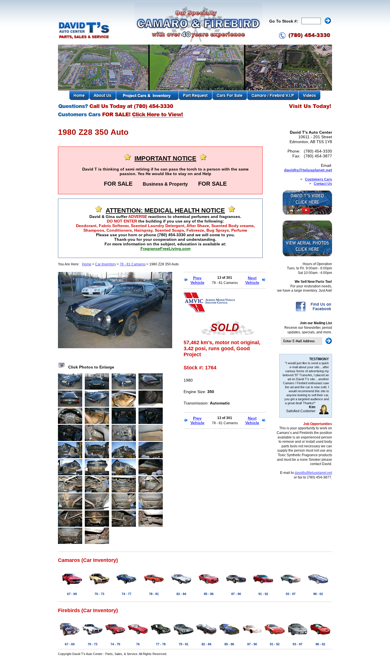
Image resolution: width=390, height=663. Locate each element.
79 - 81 (183, 644)
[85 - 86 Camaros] (209, 585)
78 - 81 (154, 594)
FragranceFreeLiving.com (165, 248)
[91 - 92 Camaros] (263, 585)
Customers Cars (318, 179)
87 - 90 (236, 594)
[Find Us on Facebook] (313, 311)
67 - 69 (72, 594)
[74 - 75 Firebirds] (115, 636)
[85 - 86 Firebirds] (229, 636)
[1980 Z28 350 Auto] (115, 346)
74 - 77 (126, 594)
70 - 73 (99, 594)
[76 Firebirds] (138, 636)
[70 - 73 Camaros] (99, 585)
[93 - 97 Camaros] (291, 585)
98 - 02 (318, 594)
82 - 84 (181, 594)
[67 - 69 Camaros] (72, 585)
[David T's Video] (307, 213)
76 (138, 644)
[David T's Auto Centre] (84, 38)
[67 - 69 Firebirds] (70, 636)
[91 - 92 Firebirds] (275, 636)
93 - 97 (290, 594)
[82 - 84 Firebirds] (206, 636)
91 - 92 (263, 594)
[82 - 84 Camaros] (181, 585)
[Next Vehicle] (264, 280)
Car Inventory (105, 264)
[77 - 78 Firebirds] (161, 636)
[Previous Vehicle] (185, 280)
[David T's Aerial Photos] (307, 255)
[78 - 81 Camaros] (154, 585)
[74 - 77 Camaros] (126, 585)
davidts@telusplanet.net (308, 170)
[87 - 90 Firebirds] (252, 636)
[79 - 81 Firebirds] (184, 636)
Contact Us (323, 184)
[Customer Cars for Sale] (121, 117)
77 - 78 (161, 644)
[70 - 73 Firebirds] (92, 636)
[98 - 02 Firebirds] (320, 636)
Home (86, 264)
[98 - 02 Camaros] (318, 585)
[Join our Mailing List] (306, 344)
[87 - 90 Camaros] (236, 585)
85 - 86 (209, 594)
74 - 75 (115, 644)
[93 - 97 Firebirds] (297, 636)
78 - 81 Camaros (133, 264)
